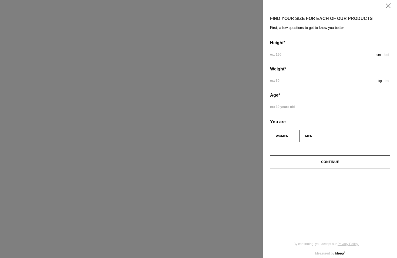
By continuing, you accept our (326, 244)
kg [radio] (380, 81)
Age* (275, 95)
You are (278, 122)
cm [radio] (378, 55)
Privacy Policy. (348, 244)
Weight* (278, 69)
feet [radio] (386, 55)
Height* (277, 42)
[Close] (388, 6)
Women (282, 136)
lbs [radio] (387, 81)
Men (308, 136)
